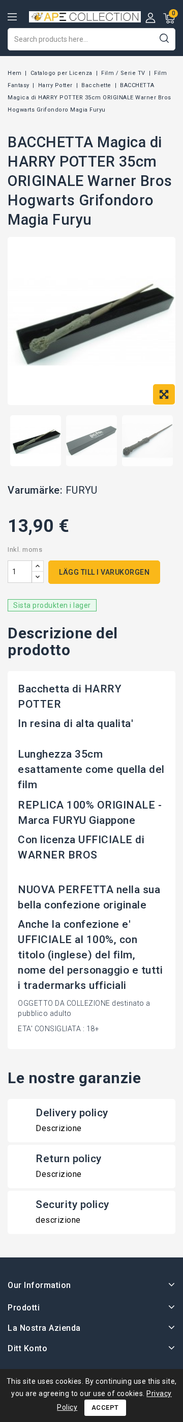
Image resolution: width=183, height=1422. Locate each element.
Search (164, 38)
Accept (105, 1407)
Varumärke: (35, 490)
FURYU (82, 490)
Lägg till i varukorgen (104, 572)
